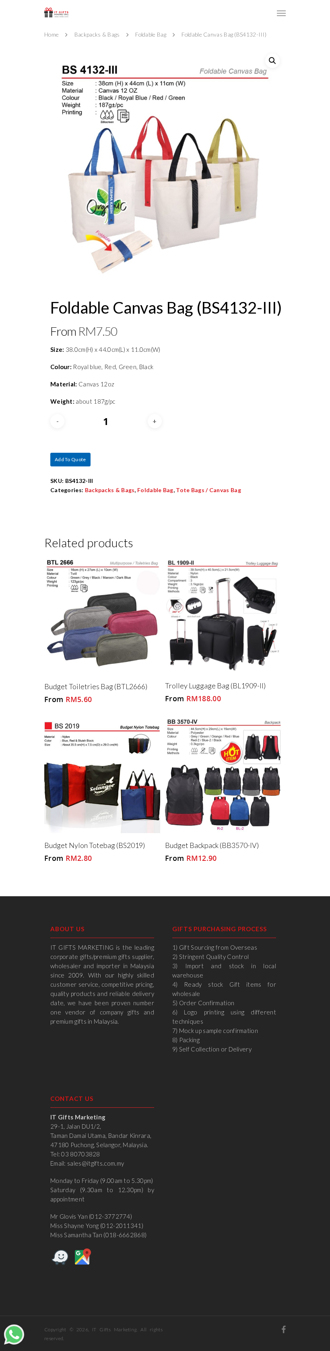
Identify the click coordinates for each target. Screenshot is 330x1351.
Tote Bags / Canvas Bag (208, 490)
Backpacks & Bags (97, 34)
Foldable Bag (150, 34)
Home (51, 34)
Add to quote (70, 459)
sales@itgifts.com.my (95, 1163)
